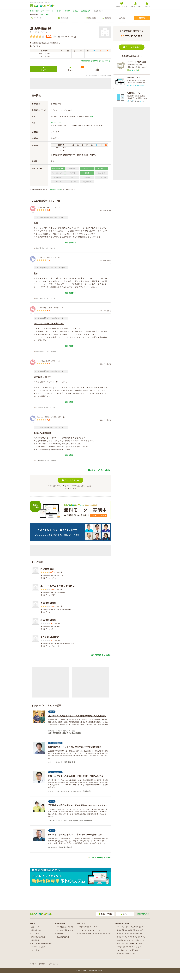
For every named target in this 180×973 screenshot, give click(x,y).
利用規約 (60, 934)
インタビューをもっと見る (100, 857)
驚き (36, 273)
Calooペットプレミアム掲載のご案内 (130, 927)
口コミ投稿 (35, 950)
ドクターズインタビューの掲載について (131, 934)
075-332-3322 (56, 123)
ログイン (147, 6)
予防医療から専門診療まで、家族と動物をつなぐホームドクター (78, 805)
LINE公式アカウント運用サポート (129, 950)
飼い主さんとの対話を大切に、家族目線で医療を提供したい (75, 834)
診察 (36, 223)
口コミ (75, 68)
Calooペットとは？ (38, 947)
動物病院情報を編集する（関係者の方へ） (96, 61)
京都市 (67, 11)
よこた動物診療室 (49, 637)
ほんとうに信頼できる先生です (49, 323)
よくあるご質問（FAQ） (65, 930)
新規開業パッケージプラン (126, 953)
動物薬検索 (35, 940)
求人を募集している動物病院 (41, 943)
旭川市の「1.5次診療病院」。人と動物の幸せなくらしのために (77, 716)
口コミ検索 (35, 934)
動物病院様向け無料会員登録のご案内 (130, 930)
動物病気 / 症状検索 (38, 937)
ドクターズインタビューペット (89, 930)
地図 (97, 70)
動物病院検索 (36, 930)
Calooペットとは (121, 6)
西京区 (75, 11)
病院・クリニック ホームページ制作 (129, 943)
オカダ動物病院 (48, 620)
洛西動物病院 (40, 28)
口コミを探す (45, 14)
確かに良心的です (42, 377)
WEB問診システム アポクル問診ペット (130, 940)
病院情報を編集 (55, 189)
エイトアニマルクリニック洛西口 (57, 586)
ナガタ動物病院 (48, 603)
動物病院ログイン (144, 914)
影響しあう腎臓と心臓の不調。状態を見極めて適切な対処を (75, 776)
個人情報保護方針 (63, 937)
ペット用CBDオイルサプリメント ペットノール (95, 934)
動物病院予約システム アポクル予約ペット (132, 937)
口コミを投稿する (72, 480)
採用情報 (42, 964)
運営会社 (33, 964)
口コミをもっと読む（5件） (99, 470)
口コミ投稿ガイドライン (65, 927)
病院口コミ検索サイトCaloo (89, 927)
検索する (142, 18)
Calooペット (42, 11)
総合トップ (35, 927)
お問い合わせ (53, 964)
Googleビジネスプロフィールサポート (130, 947)
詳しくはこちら (70, 488)
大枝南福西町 (85, 11)
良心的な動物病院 (42, 433)
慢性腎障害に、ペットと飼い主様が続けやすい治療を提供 (74, 747)
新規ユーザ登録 (136, 6)
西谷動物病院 (47, 569)
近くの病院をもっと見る (101, 655)
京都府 (59, 11)
